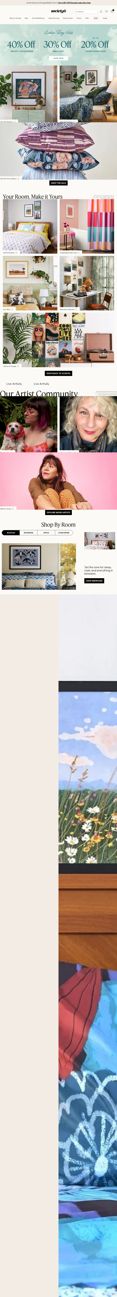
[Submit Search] (75, 11)
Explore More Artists (58, 512)
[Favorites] (106, 11)
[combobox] (85, 11)
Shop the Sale (58, 182)
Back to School (15, 18)
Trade (105, 18)
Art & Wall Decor (38, 18)
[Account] (101, 11)
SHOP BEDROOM (94, 580)
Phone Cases (68, 18)
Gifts (87, 18)
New (26, 18)
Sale (96, 18)
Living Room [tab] (63, 532)
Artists (79, 18)
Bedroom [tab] (11, 532)
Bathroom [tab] (28, 532)
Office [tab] (46, 532)
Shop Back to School (58, 373)
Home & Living (54, 18)
